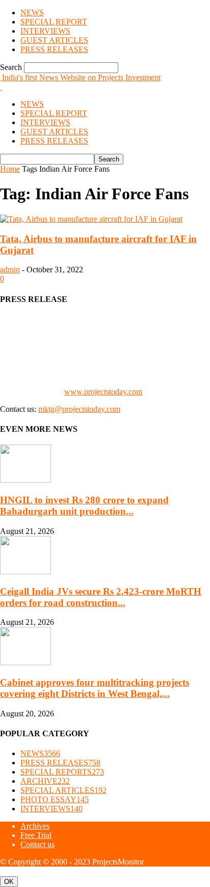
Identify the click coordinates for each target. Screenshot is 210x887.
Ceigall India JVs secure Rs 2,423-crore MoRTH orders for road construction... (100, 597)
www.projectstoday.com (103, 391)
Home (10, 169)
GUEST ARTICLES (54, 40)
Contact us (37, 844)
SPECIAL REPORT (53, 21)
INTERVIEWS (45, 31)
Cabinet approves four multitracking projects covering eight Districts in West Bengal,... (94, 688)
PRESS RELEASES (54, 49)
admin (10, 269)
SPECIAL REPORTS (62, 771)
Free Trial (35, 835)
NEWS (32, 12)
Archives (34, 826)
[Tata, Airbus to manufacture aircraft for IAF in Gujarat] (91, 219)
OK (9, 881)
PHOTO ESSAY (54, 799)
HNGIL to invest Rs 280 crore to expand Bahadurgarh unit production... (84, 506)
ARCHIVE (45, 781)
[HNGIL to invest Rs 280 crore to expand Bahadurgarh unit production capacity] (25, 480)
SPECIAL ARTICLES (63, 790)
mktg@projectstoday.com (79, 409)
